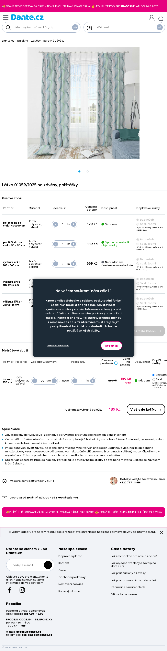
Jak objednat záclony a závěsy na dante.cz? (133, 565)
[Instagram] (22, 588)
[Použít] (160, 27)
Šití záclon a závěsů (124, 594)
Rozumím (111, 345)
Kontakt (63, 563)
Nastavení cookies (70, 584)
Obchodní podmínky (72, 577)
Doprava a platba (70, 556)
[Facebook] (9, 588)
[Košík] (160, 18)
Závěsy (36, 40)
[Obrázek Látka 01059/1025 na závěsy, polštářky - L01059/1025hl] (83, 103)
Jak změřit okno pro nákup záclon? (134, 556)
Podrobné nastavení (58, 345)
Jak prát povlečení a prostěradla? (133, 580)
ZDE (153, 532)
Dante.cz (8, 40)
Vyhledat (75, 27)
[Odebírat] (48, 565)
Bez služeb (147, 219)
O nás (62, 570)
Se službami (148, 224)
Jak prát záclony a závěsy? (128, 573)
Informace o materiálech (128, 587)
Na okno (22, 40)
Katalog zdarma (69, 591)
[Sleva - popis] (116, 363)
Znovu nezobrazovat (161, 532)
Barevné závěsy (53, 40)
